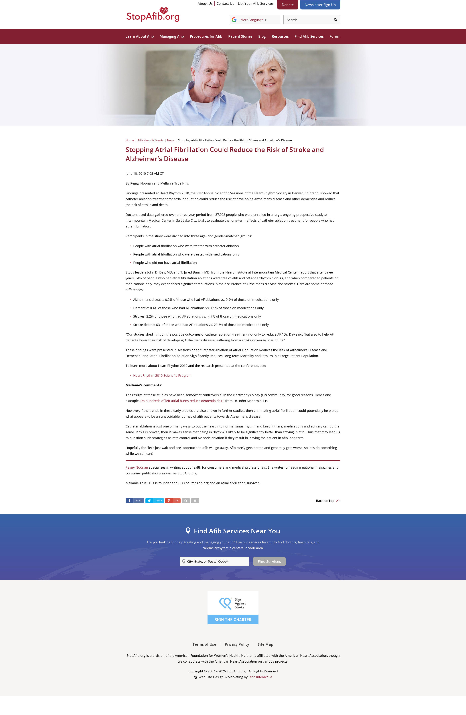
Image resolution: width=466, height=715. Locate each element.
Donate (288, 4)
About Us (205, 3)
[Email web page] (195, 500)
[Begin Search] (335, 19)
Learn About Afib (140, 36)
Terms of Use (204, 644)
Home (130, 140)
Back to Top (325, 500)
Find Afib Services (309, 36)
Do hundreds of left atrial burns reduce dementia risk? (182, 401)
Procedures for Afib (206, 36)
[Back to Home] (153, 14)
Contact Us (225, 3)
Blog (262, 36)
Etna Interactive (260, 677)
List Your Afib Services (256, 3)
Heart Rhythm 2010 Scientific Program (162, 375)
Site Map (265, 644)
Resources (280, 36)
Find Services (269, 561)
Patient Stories (240, 36)
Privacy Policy (237, 644)
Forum (334, 36)
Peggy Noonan (137, 467)
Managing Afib (172, 36)
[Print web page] (186, 500)
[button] (173, 500)
